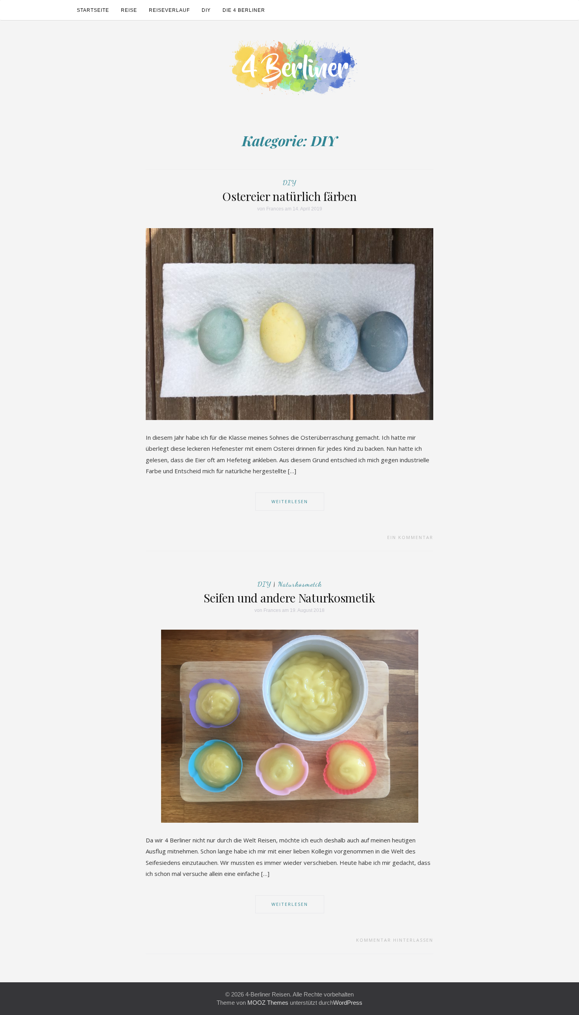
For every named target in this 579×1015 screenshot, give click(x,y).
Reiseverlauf (169, 10)
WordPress (347, 1002)
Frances (275, 209)
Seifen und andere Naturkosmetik (289, 598)
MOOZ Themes (267, 1002)
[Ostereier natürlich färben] (289, 323)
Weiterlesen (289, 501)
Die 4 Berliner (244, 10)
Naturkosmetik (300, 584)
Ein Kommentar (410, 537)
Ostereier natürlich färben (289, 196)
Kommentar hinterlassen (394, 940)
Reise (129, 10)
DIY (206, 10)
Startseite (93, 10)
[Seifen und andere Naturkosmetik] (289, 726)
